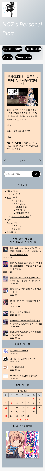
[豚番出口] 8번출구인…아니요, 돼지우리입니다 (22, 80)
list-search (33, 49)
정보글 (10, 232)
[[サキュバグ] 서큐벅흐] (5, 314)
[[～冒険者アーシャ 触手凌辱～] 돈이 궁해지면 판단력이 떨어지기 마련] (5, 322)
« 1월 (19, 420)
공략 (9, 219)
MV (33, 146)
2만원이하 (26, 146)
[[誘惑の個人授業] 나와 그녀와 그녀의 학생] (5, 291)
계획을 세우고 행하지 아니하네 (23, 359)
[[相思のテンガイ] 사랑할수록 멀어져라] (5, 302)
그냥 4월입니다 (17, 367)
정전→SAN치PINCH (19, 350)
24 (5, 416)
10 (6, 407)
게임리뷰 (15, 204)
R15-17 (19, 210)
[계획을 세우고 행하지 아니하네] (5, 359)
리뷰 (9, 197)
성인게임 (20, 213)
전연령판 (20, 207)
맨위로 (22, 160)
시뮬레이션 (16, 146)
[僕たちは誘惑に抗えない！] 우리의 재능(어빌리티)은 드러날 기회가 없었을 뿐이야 (26, 266)
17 (6, 412)
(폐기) (14, 194)
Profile (7, 57)
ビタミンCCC (30, 142)
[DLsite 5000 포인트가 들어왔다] (5, 376)
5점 (8, 142)
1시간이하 (16, 149)
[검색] (36, 174)
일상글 (10, 223)
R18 (8, 146)
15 (34, 407)
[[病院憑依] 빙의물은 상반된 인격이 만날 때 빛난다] (5, 334)
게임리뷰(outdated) (20, 216)
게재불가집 (16, 200)
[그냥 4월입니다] (5, 368)
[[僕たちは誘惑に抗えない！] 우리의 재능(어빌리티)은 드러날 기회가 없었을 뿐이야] (5, 264)
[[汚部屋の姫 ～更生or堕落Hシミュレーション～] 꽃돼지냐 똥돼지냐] (5, 279)
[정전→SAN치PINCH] (5, 351)
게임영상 (15, 226)
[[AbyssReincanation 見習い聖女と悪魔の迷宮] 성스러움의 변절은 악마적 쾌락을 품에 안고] (5, 250)
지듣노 (14, 229)
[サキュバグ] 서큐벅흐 (20, 312)
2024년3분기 (17, 142)
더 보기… (11, 125)
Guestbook (24, 57)
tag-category (12, 49)
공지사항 (11, 191)
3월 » (25, 420)
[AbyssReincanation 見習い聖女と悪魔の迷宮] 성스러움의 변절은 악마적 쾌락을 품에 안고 (26, 251)
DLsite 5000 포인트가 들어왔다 (24, 375)
